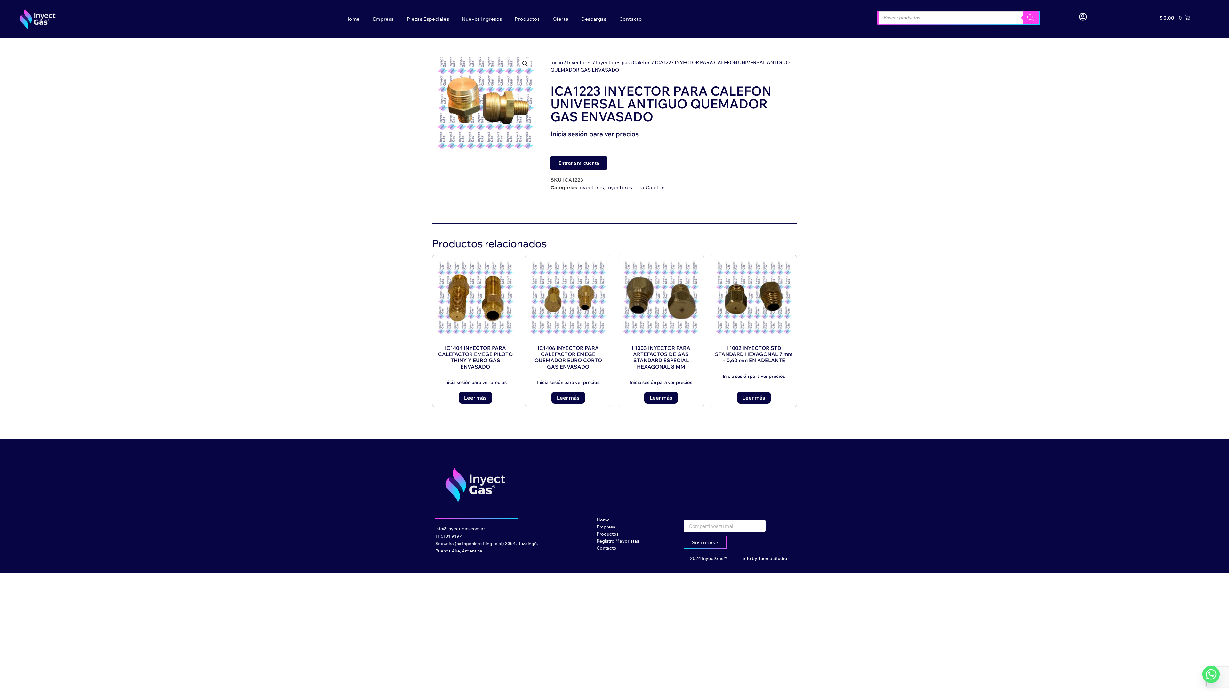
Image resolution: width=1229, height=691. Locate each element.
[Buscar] (1031, 17)
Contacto (630, 19)
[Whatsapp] (1211, 674)
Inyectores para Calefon (623, 63)
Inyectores (579, 63)
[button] (525, 63)
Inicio (556, 63)
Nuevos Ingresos (482, 19)
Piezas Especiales (428, 19)
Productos (527, 19)
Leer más (475, 397)
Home (352, 19)
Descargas (593, 19)
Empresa (383, 19)
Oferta (561, 19)
